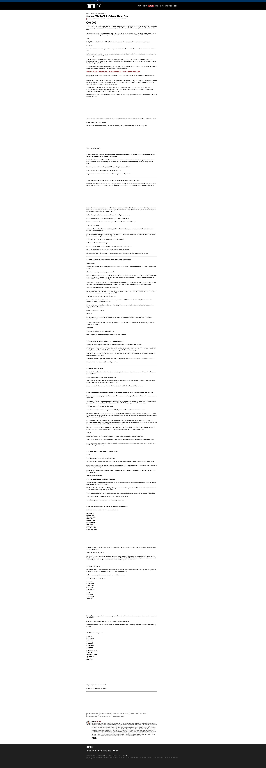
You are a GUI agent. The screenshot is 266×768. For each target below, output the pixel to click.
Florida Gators (124, 713)
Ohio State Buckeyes (92, 716)
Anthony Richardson (106, 713)
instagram (93, 738)
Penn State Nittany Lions (105, 716)
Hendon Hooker (134, 713)
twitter (95, 738)
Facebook (87, 23)
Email (93, 23)
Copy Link (95, 23)
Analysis (151, 6)
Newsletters (168, 6)
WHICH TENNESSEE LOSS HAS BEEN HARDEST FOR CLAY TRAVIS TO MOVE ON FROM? (113, 71)
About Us (115, 755)
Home (87, 13)
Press (120, 755)
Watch (156, 6)
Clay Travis (89, 18)
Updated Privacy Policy (102, 755)
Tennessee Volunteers (119, 716)
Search (175, 6)
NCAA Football (143, 713)
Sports (139, 6)
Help (110, 755)
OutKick (93, 6)
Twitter (90, 23)
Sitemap (125, 755)
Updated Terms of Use (91, 755)
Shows (162, 6)
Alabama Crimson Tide (93, 713)
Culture (145, 6)
